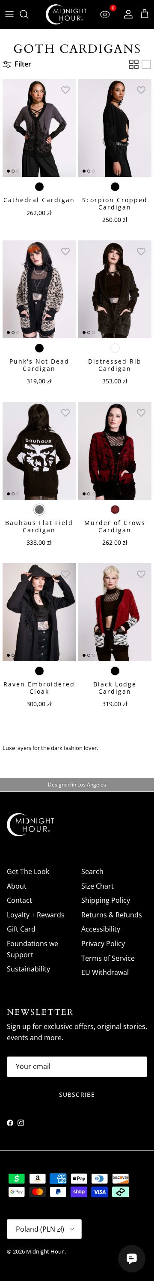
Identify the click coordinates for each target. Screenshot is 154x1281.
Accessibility (100, 929)
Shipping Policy (105, 900)
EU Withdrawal (105, 972)
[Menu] (9, 14)
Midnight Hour (45, 1251)
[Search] (28, 14)
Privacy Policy (103, 943)
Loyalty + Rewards (36, 915)
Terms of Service (108, 958)
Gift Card (21, 929)
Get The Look (28, 871)
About (17, 886)
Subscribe (77, 1094)
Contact (19, 900)
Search (92, 871)
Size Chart (97, 886)
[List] (146, 64)
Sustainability (28, 969)
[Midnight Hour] (66, 14)
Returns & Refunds (111, 915)
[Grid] (134, 64)
